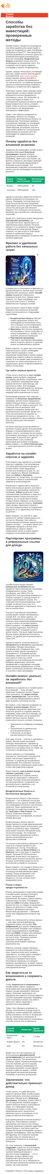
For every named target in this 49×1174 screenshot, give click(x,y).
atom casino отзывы (28, 76)
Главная (9, 14)
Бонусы (9, 16)
